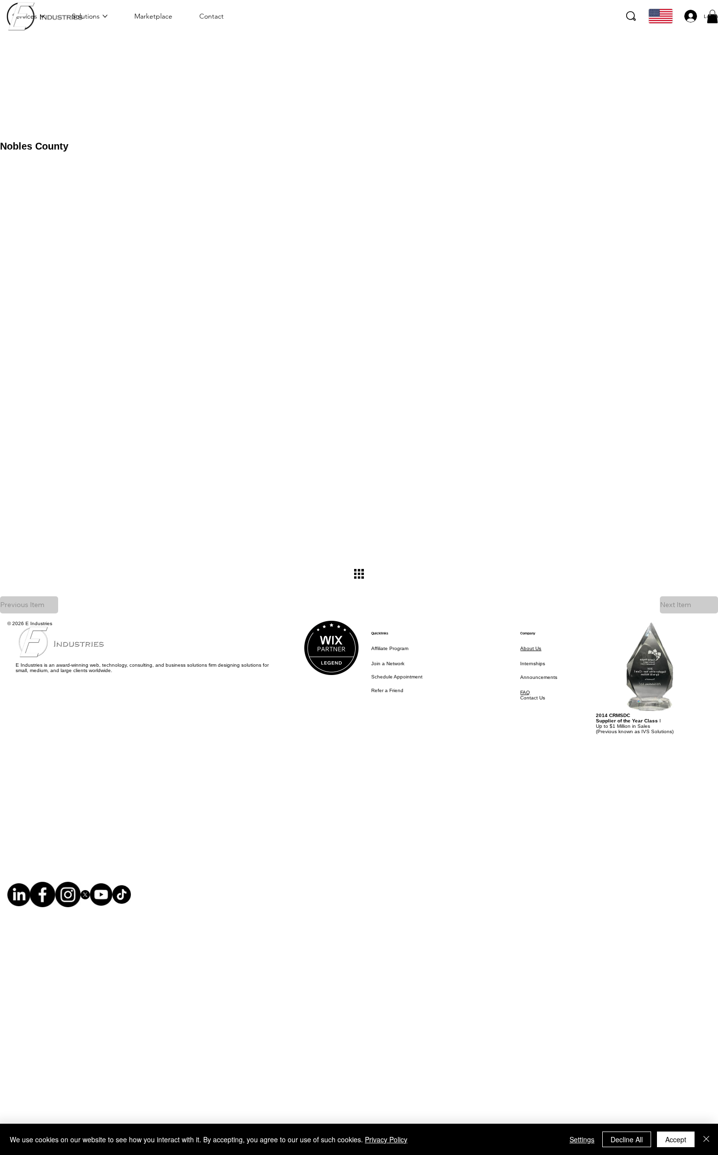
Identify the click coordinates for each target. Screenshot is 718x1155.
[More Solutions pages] (105, 16)
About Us (530, 648)
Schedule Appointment (396, 676)
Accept (675, 1139)
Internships (532, 663)
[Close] (706, 1139)
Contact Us (532, 697)
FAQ (525, 692)
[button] (712, 16)
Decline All (627, 1139)
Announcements (538, 677)
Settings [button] (582, 1139)
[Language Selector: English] (659, 16)
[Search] (631, 16)
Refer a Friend (387, 690)
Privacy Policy (386, 1139)
